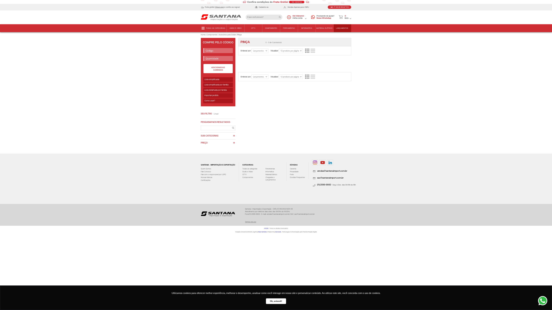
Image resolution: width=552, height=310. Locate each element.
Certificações (205, 180)
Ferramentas (289, 28)
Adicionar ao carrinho (218, 68)
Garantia (293, 169)
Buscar (280, 16)
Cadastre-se (264, 7)
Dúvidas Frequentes (297, 177)
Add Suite (278, 232)
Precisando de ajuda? (325, 17)
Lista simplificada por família (216, 85)
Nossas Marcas (206, 177)
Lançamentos (342, 28)
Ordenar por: (245, 51)
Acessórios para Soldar (227, 35)
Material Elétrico (324, 28)
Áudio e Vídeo (236, 28)
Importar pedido (211, 95)
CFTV (253, 28)
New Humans (262, 232)
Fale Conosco (206, 172)
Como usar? (209, 101)
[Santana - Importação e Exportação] (221, 17)
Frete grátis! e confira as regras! (222, 7)
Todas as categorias (215, 28)
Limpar (216, 114)
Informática (306, 28)
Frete (292, 175)
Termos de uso (250, 222)
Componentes (271, 28)
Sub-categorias (209, 136)
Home (203, 35)
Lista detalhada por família (215, 90)
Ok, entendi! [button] (276, 301)
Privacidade (294, 172)
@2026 (266, 228)
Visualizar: (274, 51)
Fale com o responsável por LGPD (213, 175)
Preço (204, 143)
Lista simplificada (211, 80)
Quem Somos (206, 169)
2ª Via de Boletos (341, 7)
